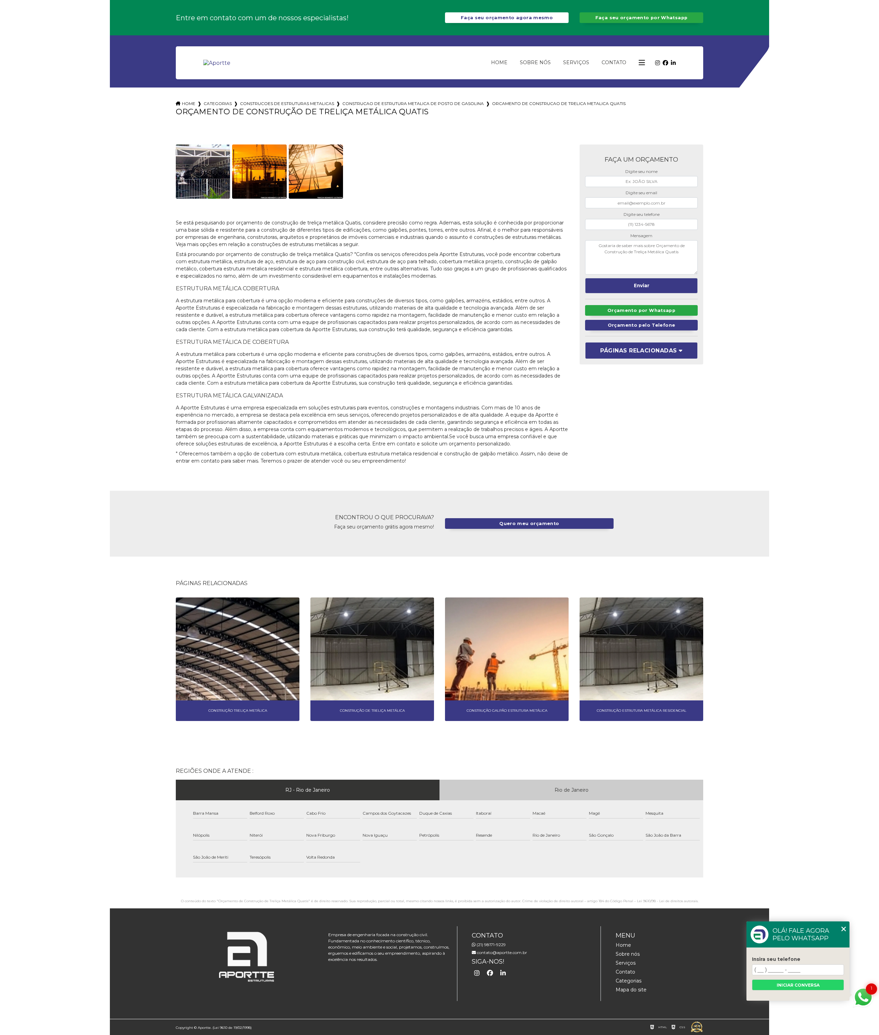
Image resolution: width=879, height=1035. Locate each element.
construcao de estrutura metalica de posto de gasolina (413, 103)
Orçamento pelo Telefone (641, 325)
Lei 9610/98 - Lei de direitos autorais (667, 901)
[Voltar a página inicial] (216, 63)
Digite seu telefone (642, 214)
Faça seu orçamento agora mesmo (507, 17)
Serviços (576, 62)
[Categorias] (642, 63)
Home (499, 62)
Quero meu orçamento (529, 523)
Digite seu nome (641, 171)
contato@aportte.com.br (501, 952)
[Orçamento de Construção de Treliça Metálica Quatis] (203, 171)
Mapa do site (631, 990)
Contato (614, 62)
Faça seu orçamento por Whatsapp (641, 17)
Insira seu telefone (776, 959)
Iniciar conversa (798, 985)
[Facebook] (665, 63)
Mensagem (641, 235)
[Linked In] (673, 63)
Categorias (218, 103)
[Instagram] (657, 63)
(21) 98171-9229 (491, 944)
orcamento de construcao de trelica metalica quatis (559, 103)
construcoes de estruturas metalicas (287, 103)
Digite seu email (641, 192)
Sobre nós (535, 62)
